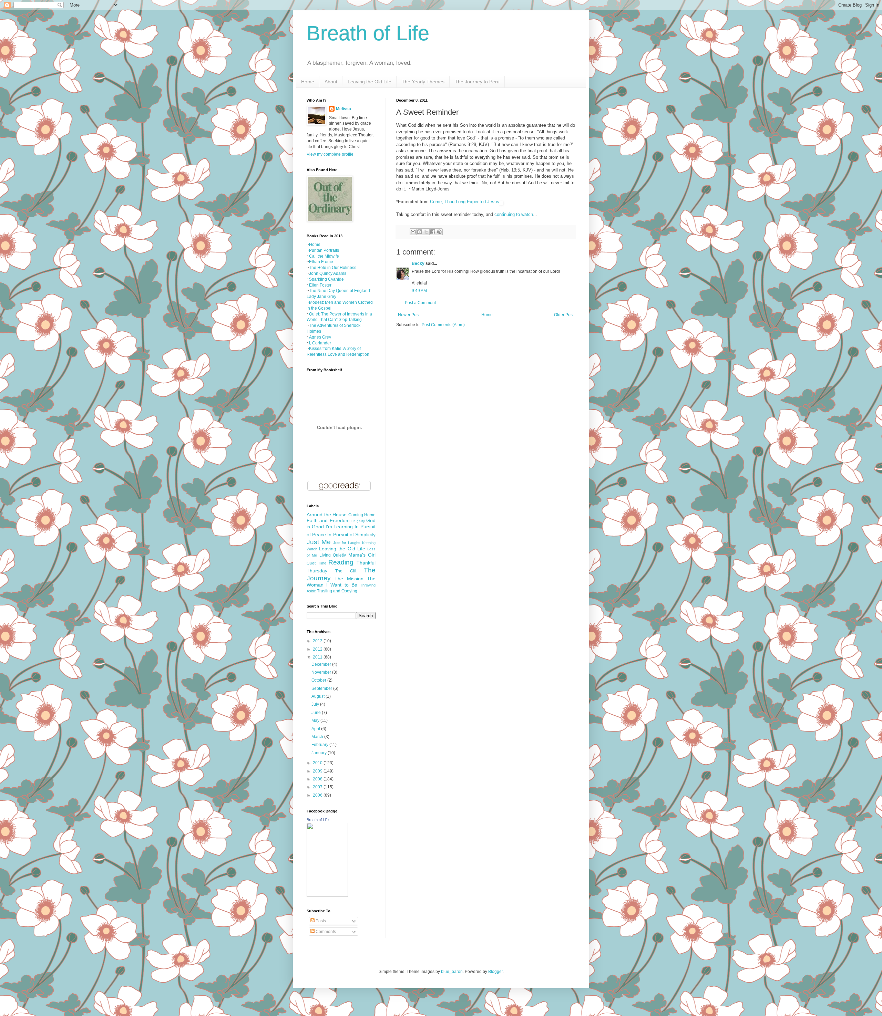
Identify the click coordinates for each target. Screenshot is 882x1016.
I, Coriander (320, 343)
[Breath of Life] (327, 895)
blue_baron (452, 971)
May (315, 720)
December (321, 664)
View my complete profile (330, 154)
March (317, 736)
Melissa (343, 108)
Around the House (327, 514)
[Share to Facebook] (432, 231)
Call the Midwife (324, 256)
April (316, 728)
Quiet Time (316, 563)
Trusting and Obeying (337, 591)
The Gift (345, 571)
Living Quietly (332, 555)
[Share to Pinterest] (439, 231)
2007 (318, 787)
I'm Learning (339, 526)
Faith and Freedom (328, 520)
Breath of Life (368, 33)
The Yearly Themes (423, 81)
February (320, 744)
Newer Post (409, 314)
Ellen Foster (320, 285)
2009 (318, 771)
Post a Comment (420, 302)
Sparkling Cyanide (326, 279)
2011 (318, 657)
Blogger (495, 971)
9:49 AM (419, 290)
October (319, 680)
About (331, 81)
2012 (318, 649)
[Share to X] (426, 231)
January (319, 752)
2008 (318, 779)
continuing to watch (513, 214)
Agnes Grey (320, 337)
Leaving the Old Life (369, 81)
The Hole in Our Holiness (332, 267)
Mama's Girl (362, 555)
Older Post (564, 314)
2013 (318, 641)
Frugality (358, 521)
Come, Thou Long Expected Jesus (464, 201)
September (322, 688)
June (316, 712)
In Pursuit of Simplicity (351, 534)
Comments (325, 931)
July (315, 704)
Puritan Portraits (324, 250)
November (321, 672)
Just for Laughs (347, 543)
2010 (318, 762)
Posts (320, 921)
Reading (340, 562)
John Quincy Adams (327, 273)
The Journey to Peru (477, 81)
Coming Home (362, 514)
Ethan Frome (321, 261)
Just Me (319, 542)
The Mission (349, 578)
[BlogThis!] (419, 231)
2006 (318, 795)
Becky (418, 263)
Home (307, 81)
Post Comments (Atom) (443, 324)
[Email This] (413, 231)
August (318, 696)
